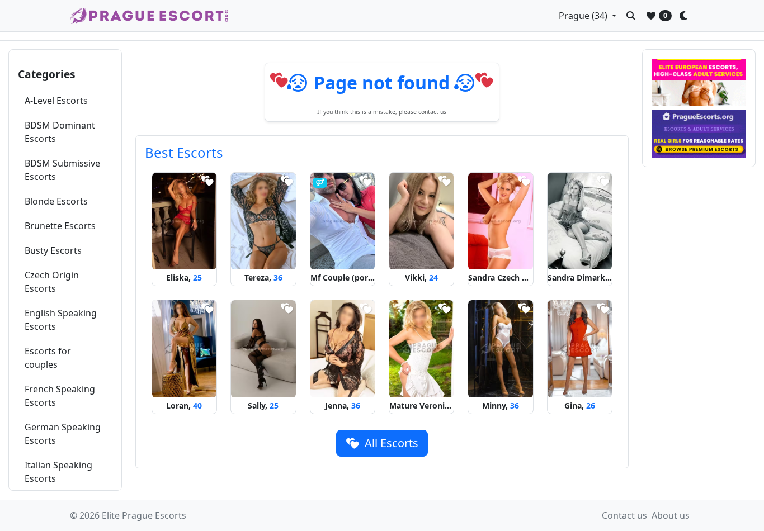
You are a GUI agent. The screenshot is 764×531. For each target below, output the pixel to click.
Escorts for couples (48, 358)
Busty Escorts (53, 250)
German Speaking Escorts (63, 434)
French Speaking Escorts (60, 396)
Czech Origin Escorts (52, 282)
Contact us (624, 515)
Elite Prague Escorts (144, 515)
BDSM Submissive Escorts (62, 170)
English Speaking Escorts (61, 320)
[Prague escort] (699, 133)
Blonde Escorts (56, 201)
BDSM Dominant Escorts (60, 132)
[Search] (631, 15)
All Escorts (390, 443)
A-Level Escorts (56, 100)
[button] (587, 15)
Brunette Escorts (60, 226)
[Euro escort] (699, 82)
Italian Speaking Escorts (58, 472)
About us (671, 515)
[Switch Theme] (686, 15)
